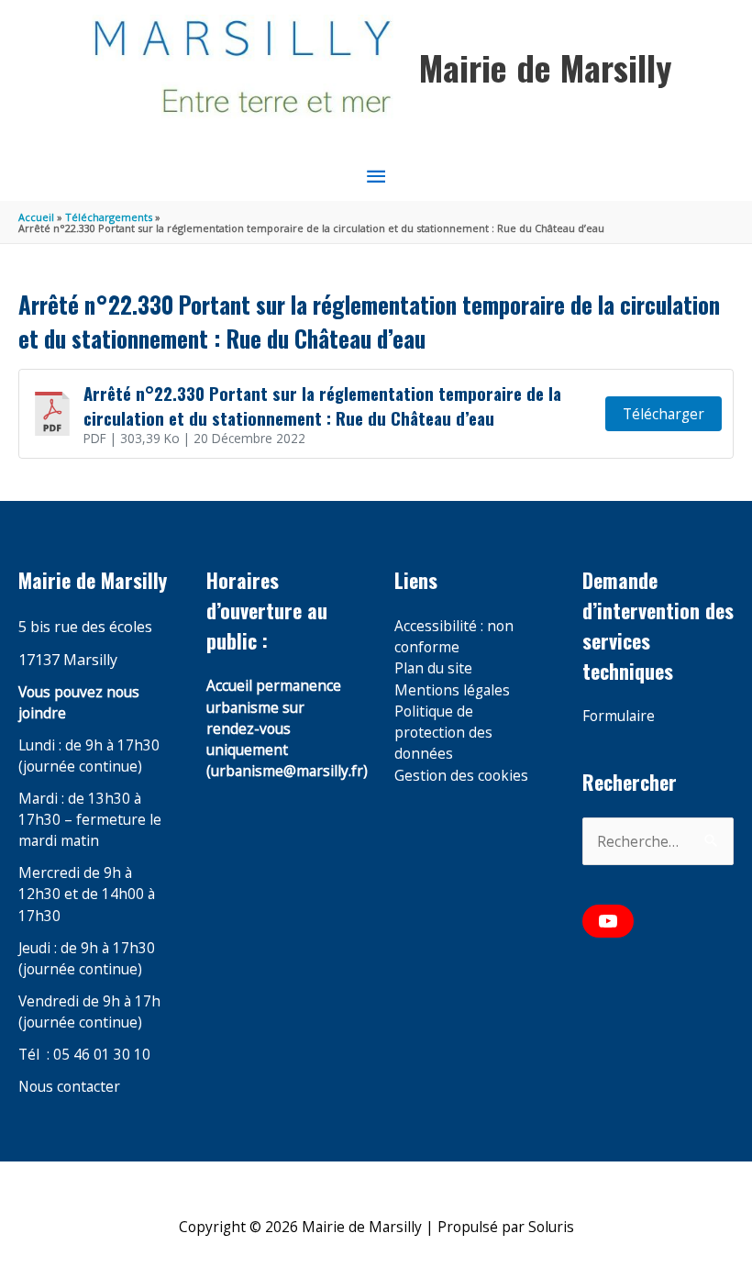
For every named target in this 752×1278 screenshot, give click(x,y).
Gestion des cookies (461, 775)
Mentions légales (452, 690)
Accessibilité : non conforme (454, 636)
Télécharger (663, 414)
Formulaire (618, 716)
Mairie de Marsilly (545, 67)
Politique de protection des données (443, 732)
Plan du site (433, 668)
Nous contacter (69, 1086)
